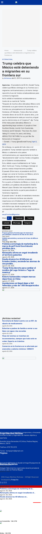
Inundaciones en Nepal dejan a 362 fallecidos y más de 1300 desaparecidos (20, 284)
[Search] (40, 2)
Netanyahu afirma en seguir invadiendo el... (17, 493)
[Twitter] (2, 482)
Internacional (18, 50)
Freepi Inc (14, 480)
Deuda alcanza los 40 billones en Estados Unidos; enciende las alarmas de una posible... (21, 261)
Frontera (9, 214)
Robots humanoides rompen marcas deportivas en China (19, 278)
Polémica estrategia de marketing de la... (17, 489)
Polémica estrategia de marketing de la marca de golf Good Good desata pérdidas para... (20, 246)
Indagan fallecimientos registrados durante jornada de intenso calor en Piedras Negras (19, 469)
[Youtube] (6, 482)
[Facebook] (0, 482)
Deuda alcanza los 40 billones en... (14, 497)
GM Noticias (7, 78)
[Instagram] (4, 482)
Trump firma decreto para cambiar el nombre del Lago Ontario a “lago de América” (19, 270)
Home (6, 50)
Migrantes (16, 214)
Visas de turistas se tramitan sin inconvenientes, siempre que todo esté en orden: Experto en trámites (19, 338)
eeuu (4, 214)
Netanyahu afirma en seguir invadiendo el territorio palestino (20, 254)
